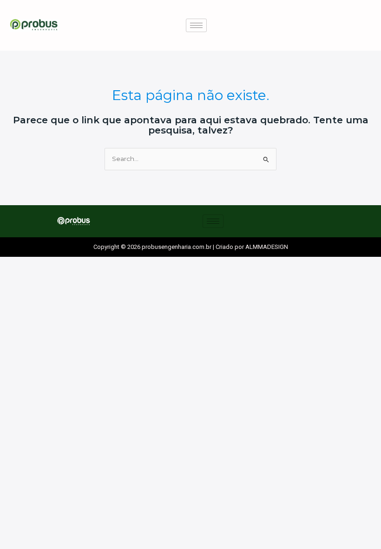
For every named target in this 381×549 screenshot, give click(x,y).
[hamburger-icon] (196, 25)
